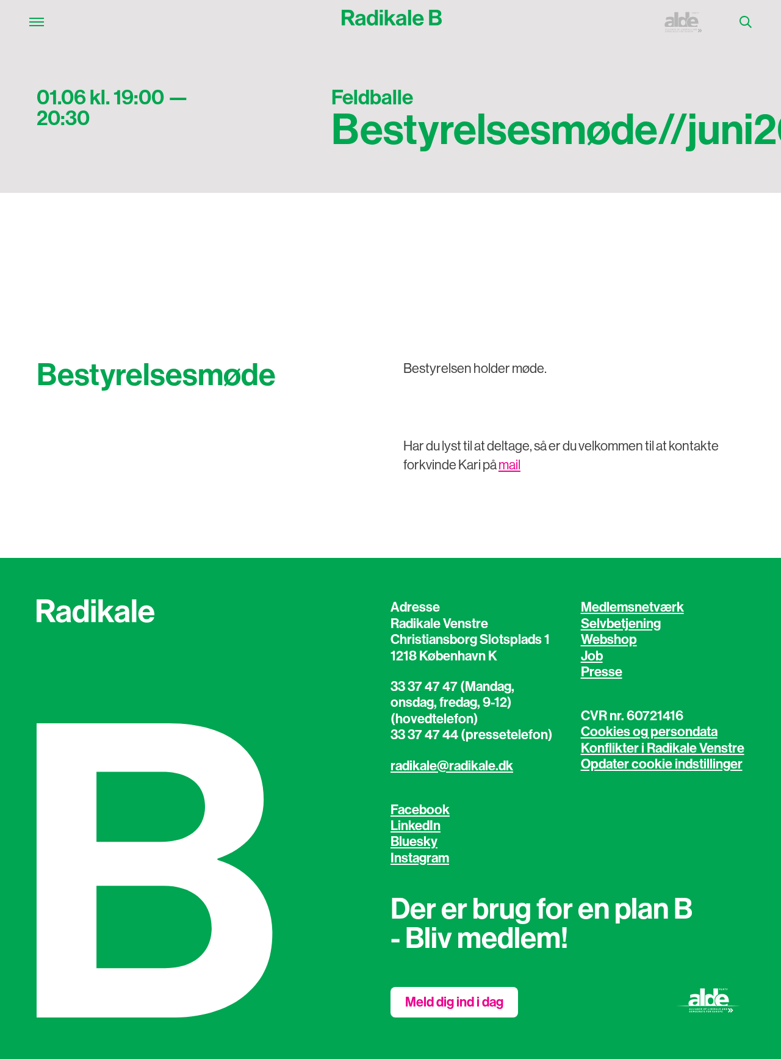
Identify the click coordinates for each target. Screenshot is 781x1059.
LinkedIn (415, 826)
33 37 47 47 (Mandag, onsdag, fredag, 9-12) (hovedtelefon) (452, 703)
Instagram (419, 858)
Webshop (609, 640)
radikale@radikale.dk (451, 766)
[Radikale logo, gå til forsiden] (392, 22)
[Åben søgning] (746, 22)
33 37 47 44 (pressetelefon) (471, 735)
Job (592, 656)
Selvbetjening (621, 624)
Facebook (420, 810)
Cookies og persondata (649, 732)
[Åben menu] (36, 22)
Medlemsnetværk (632, 607)
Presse (601, 672)
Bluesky (413, 842)
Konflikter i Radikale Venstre (662, 748)
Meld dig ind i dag (454, 1002)
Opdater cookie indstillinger (662, 764)
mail (509, 464)
